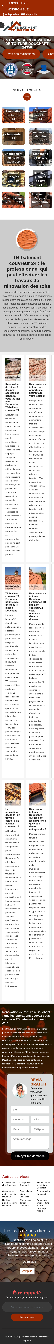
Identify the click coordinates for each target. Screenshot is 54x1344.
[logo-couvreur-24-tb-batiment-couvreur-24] (19, 26)
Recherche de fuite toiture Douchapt (43, 1185)
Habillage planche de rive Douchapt (9, 1203)
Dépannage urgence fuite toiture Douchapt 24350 (43, 1205)
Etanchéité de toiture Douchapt (26, 1194)
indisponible (18, 3)
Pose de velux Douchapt (43, 1192)
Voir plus (27, 1271)
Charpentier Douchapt (25, 1183)
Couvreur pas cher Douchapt (9, 1183)
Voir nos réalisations (21, 54)
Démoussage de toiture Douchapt (26, 1203)
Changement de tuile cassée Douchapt (9, 1194)
